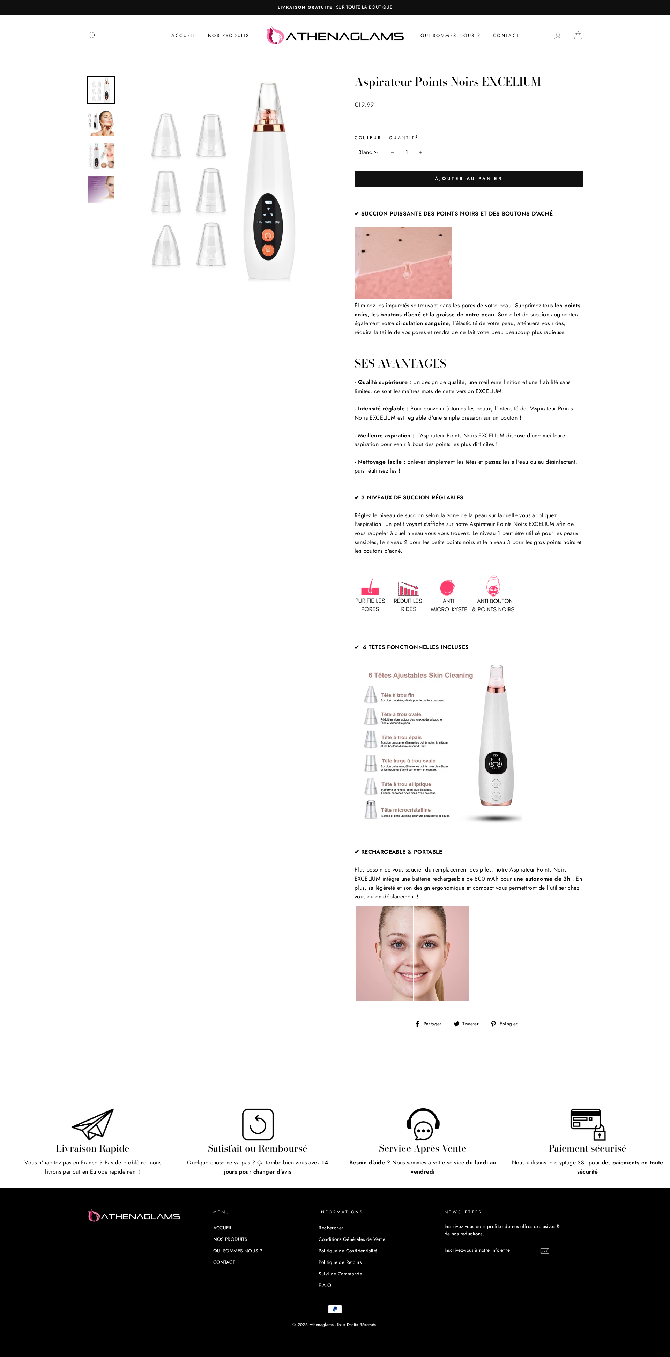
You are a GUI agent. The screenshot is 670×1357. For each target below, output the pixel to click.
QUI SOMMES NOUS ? (450, 35)
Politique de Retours (340, 1262)
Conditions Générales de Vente (352, 1239)
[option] (392, 7)
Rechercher (331, 1227)
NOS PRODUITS (229, 35)
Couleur (368, 138)
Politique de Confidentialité (348, 1250)
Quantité (404, 138)
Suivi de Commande (340, 1273)
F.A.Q (325, 1285)
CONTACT (506, 35)
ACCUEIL (183, 35)
